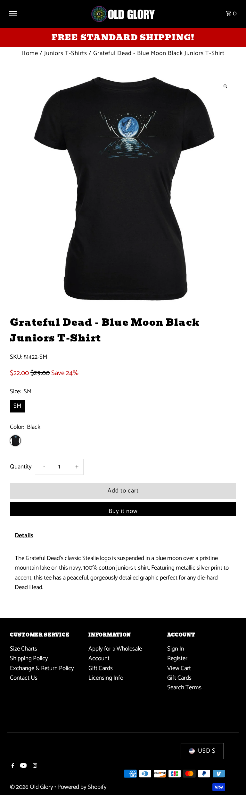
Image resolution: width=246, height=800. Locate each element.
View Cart (179, 668)
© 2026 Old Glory (32, 787)
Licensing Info (105, 678)
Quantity (21, 467)
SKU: (16, 357)
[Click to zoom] (225, 86)
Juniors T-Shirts (65, 53)
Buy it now (123, 511)
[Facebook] (12, 766)
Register (177, 658)
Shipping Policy (29, 658)
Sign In (175, 649)
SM (17, 406)
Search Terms (184, 687)
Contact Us (23, 678)
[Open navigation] (47, 14)
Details (24, 535)
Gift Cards (100, 668)
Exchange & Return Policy (42, 668)
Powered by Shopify (82, 787)
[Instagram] (34, 766)
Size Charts (23, 649)
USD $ (207, 751)
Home (29, 53)
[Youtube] (23, 766)
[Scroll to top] (232, 783)
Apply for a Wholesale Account (115, 653)
